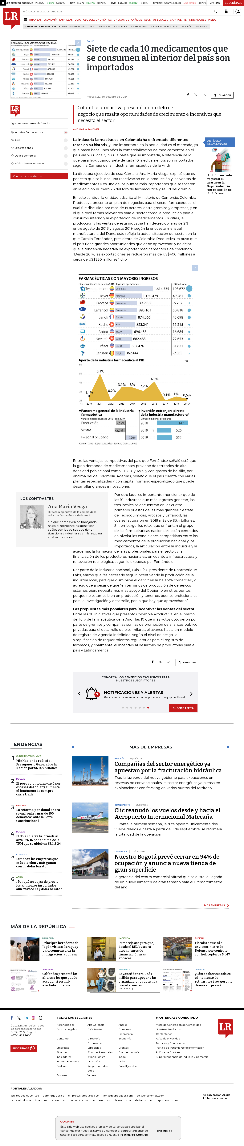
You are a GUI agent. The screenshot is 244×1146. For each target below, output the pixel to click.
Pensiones (104, 26)
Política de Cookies (134, 1134)
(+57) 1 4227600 (20, 1035)
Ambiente (124, 969)
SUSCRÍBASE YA (183, 708)
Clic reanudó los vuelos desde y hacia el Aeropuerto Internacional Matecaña (167, 813)
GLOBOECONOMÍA (94, 19)
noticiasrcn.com (102, 1100)
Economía (125, 1038)
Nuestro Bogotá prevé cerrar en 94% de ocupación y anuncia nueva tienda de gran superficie (167, 863)
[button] (78, 694)
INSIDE (212, 19)
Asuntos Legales (67, 1029)
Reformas (201, 26)
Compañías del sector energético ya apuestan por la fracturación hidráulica (168, 767)
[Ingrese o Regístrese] (238, 11)
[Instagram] (35, 1018)
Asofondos (120, 26)
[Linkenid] (28, 1018)
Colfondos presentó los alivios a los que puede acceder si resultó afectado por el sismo (60, 979)
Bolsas (20, 778)
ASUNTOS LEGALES (156, 19)
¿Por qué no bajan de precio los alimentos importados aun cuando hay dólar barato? (39, 885)
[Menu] (26, 19)
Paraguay (48, 938)
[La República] (11, 18)
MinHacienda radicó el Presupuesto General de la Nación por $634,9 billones (37, 764)
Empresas (63, 1047)
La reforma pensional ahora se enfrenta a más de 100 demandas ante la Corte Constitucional (38, 815)
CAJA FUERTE (178, 19)
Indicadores (64, 1056)
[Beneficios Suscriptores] (227, 11)
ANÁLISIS (136, 19)
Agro (19, 877)
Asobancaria (139, 26)
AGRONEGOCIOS (118, 19)
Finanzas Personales (99, 1052)
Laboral (21, 805)
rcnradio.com (79, 1100)
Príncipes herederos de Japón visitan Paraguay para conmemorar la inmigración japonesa (60, 948)
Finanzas (62, 1052)
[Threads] (42, 1018)
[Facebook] (188, 95)
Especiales (94, 1047)
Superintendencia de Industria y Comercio (182, 1056)
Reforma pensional (74, 26)
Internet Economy (68, 1061)
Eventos (123, 1047)
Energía (186, 26)
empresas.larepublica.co (83, 1095)
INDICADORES (197, 19)
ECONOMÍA (50, 19)
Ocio (122, 1061)
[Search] (215, 11)
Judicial (200, 938)
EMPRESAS (66, 19)
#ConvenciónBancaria (164, 26)
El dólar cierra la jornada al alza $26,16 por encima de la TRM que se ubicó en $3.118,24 (38, 839)
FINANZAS (35, 19)
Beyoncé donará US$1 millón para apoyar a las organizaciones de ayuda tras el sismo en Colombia (138, 981)
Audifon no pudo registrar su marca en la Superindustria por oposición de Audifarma (219, 184)
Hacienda (124, 938)
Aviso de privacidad (168, 1038)
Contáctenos (164, 1033)
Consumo (63, 1038)
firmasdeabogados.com (118, 1095)
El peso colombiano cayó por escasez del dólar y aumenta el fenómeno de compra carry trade (38, 789)
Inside (122, 1056)
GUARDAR (224, 95)
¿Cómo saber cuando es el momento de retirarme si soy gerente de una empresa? (214, 979)
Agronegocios (65, 1024)
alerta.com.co (143, 1100)
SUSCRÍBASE (233, 3)
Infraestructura (96, 1056)
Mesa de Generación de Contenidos (178, 1024)
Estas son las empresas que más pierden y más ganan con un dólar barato (37, 862)
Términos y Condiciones (170, 1043)
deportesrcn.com (167, 1100)
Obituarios (93, 1061)
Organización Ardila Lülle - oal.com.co (216, 1096)
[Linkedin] (204, 95)
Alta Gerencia (95, 1024)
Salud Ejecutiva (128, 1066)
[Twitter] (195, 95)
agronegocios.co (53, 1095)
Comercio (22, 854)
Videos (91, 1075)
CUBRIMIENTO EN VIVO (28, 756)
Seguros (47, 969)
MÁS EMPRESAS (214, 905)
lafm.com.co (123, 1100)
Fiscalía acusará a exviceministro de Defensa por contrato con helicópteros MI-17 (212, 948)
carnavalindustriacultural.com (28, 1100)
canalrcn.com (59, 1100)
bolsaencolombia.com (150, 1095)
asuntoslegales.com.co (24, 1095)
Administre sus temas (28, 176)
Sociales (62, 1075)
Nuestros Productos (168, 1029)
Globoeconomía (129, 1052)
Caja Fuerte (94, 1029)
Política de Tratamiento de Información (180, 1047)
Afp (92, 26)
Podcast (62, 1066)
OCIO (78, 19)
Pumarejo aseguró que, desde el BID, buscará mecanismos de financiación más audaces (136, 950)
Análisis (123, 1024)
